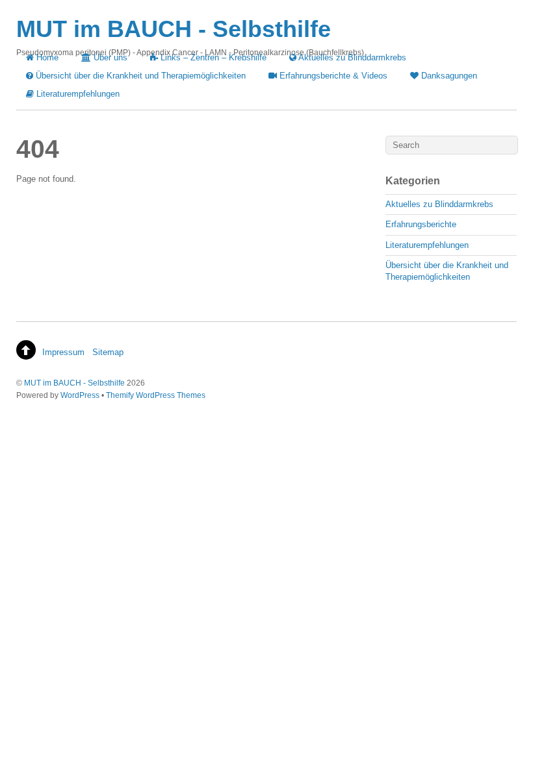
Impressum (63, 352)
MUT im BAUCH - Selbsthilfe (74, 382)
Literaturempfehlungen (77, 94)
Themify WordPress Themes (155, 395)
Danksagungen (448, 75)
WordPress (79, 395)
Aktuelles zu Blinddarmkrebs (351, 57)
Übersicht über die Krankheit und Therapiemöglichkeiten (139, 75)
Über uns (109, 57)
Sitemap (108, 352)
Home (46, 57)
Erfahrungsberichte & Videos (332, 75)
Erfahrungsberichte (420, 224)
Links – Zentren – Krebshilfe (212, 57)
